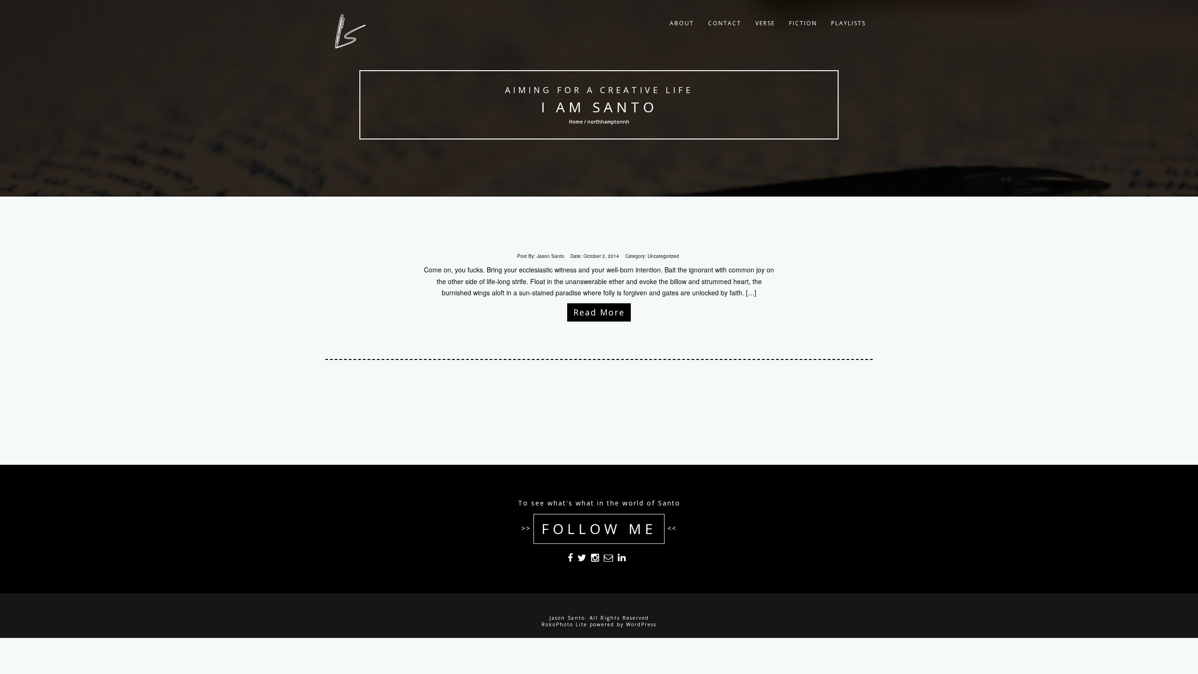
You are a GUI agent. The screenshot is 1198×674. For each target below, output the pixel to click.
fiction (803, 23)
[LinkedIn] (622, 559)
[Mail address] (608, 559)
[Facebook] (570, 559)
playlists (848, 23)
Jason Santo (550, 256)
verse (765, 23)
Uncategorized (663, 256)
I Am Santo (599, 107)
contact (724, 23)
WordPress (641, 624)
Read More (599, 312)
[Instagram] (595, 559)
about (682, 23)
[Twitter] (581, 559)
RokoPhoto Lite (564, 624)
